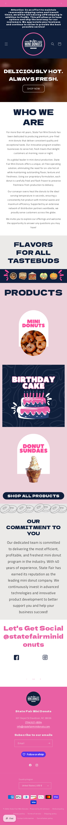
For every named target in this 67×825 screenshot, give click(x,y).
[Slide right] (40, 679)
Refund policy (58, 809)
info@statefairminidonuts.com (33, 726)
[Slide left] (26, 679)
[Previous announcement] (5, 3)
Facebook (16, 670)
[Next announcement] (61, 3)
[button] (6, 44)
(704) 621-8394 (33, 722)
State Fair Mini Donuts (19, 809)
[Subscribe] (48, 743)
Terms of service (34, 813)
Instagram (44, 670)
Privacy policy (19, 813)
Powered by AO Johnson (40, 809)
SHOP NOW (33, 88)
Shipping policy (50, 813)
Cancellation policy (45, 818)
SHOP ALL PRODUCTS (33, 495)
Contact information (25, 818)
